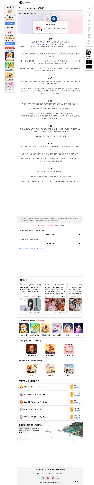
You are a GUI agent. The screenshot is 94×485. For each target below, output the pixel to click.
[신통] (21, 2)
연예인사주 (62, 469)
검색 (80, 2)
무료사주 (44, 469)
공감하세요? (34, 296)
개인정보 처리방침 (50, 473)
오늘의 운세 (38, 469)
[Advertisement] (50, 201)
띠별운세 (49, 469)
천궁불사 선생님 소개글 (58, 312)
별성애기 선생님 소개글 (34, 312)
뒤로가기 (20, 8)
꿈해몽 (53, 469)
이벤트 (75, 2)
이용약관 (43, 473)
